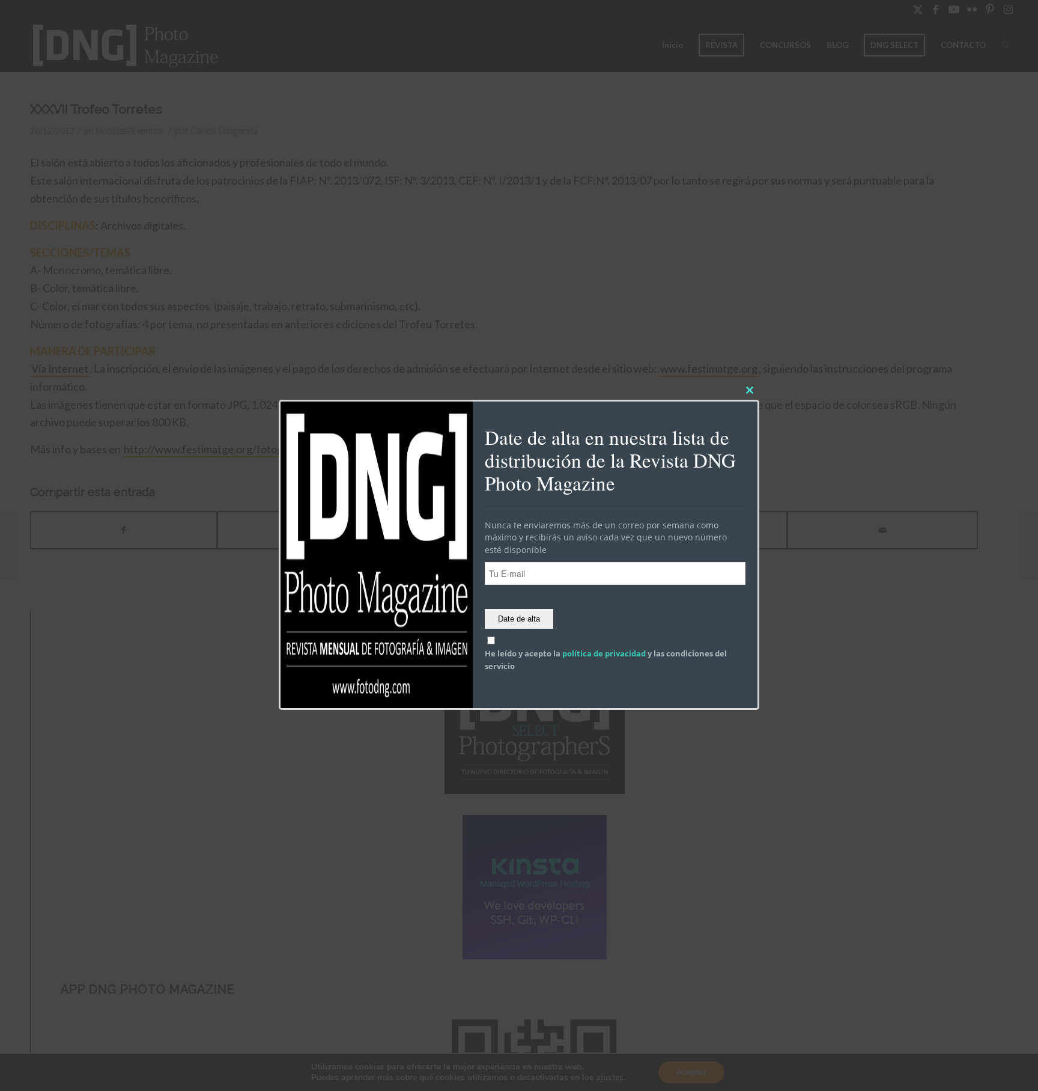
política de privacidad (604, 654)
